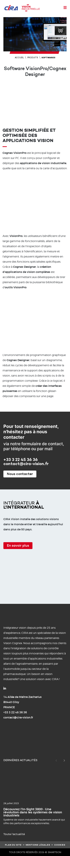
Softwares (48, 58)
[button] (64, 760)
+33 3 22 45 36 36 (20, 460)
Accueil (19, 58)
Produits (32, 58)
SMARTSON (54, 852)
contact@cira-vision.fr (26, 464)
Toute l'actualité (14, 834)
